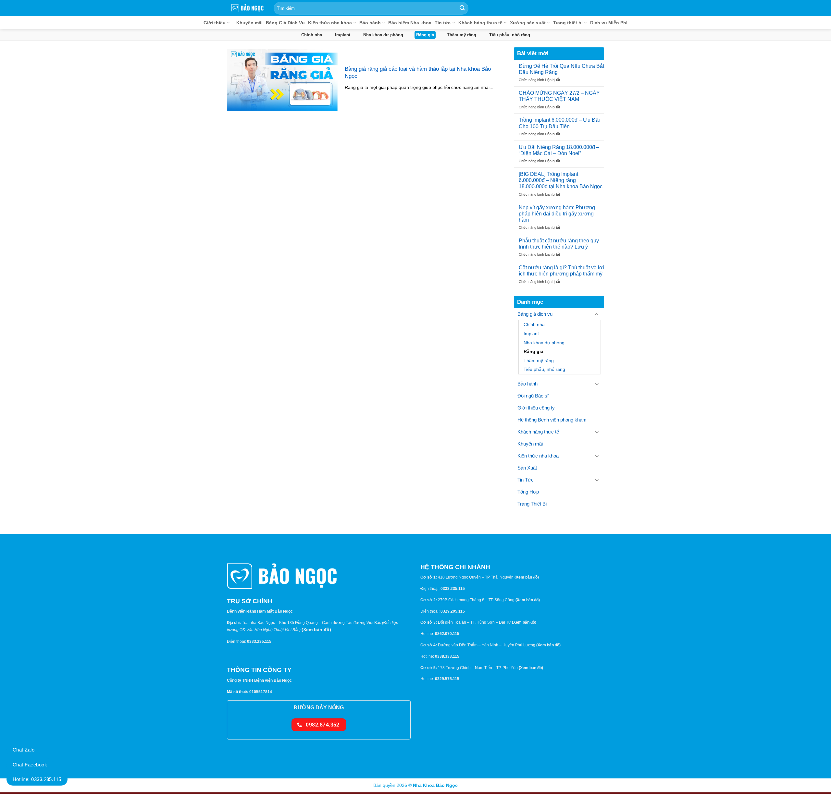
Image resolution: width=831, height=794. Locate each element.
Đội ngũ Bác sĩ (533, 395)
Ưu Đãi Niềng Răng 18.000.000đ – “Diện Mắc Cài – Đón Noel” (559, 150)
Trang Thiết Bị (532, 504)
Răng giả (425, 34)
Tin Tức (525, 480)
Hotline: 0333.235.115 (37, 779)
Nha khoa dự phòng (383, 34)
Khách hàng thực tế (480, 22)
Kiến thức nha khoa (330, 22)
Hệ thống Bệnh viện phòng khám (552, 419)
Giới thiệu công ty (536, 407)
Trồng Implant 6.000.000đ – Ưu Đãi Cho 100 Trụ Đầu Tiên (559, 123)
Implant (342, 34)
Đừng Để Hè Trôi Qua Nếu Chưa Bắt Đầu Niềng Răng (561, 69)
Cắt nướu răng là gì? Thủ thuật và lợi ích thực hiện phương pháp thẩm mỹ (561, 270)
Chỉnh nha (311, 34)
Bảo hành (370, 22)
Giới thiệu (215, 22)
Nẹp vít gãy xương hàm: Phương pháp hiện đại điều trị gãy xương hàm (557, 213)
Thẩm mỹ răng (461, 34)
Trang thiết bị (568, 22)
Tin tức (443, 22)
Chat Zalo (23, 749)
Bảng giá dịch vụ (534, 314)
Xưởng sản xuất (528, 22)
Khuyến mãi (249, 22)
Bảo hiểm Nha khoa (409, 22)
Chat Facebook (30, 764)
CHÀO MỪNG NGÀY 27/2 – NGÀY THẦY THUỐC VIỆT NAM (559, 96)
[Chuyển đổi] (597, 314)
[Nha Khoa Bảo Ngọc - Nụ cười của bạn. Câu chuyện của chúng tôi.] (247, 8)
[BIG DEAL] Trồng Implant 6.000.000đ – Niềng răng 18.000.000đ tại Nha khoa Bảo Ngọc (560, 180)
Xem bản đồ (316, 629)
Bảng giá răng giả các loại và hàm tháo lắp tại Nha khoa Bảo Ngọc (418, 72)
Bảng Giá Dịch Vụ (285, 22)
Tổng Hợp (528, 492)
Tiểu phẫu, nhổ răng (509, 34)
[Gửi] (462, 8)
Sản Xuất (527, 467)
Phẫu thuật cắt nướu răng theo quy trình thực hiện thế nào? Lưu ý (559, 244)
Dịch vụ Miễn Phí (608, 22)
